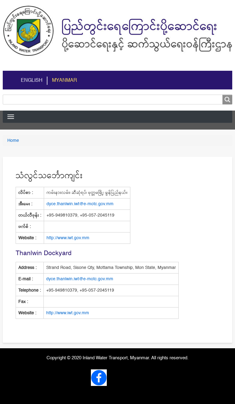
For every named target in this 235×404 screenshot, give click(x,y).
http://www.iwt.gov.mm (68, 238)
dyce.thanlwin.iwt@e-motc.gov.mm (80, 204)
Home (13, 140)
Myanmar (64, 80)
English (32, 80)
